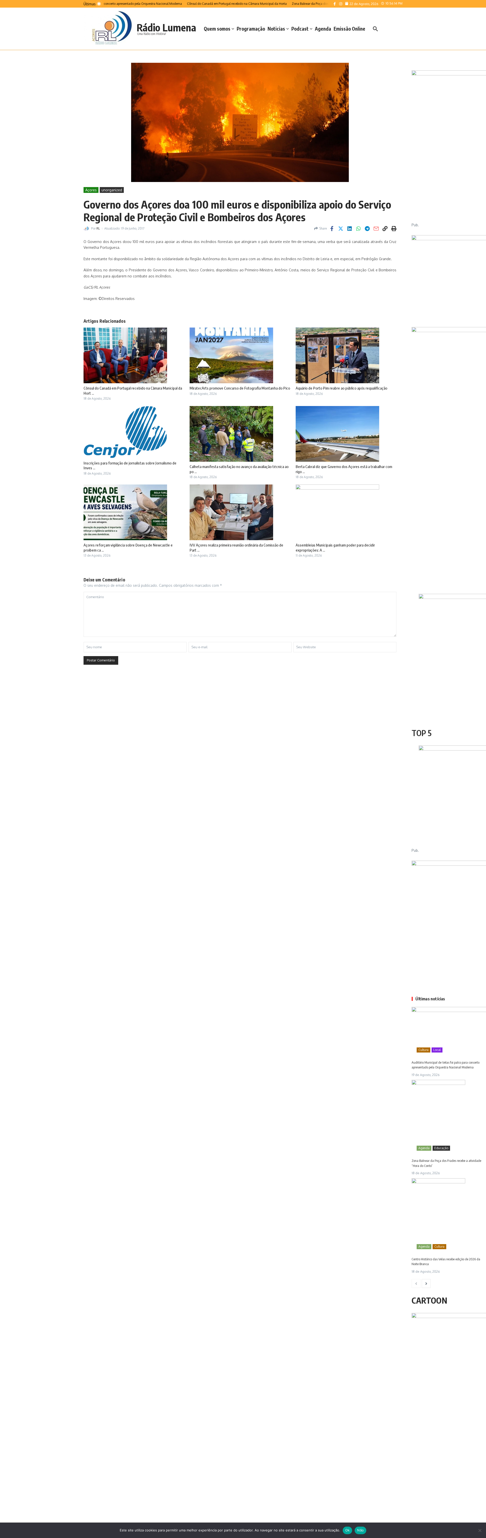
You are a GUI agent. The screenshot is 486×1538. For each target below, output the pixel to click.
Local (437, 1050)
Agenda (323, 29)
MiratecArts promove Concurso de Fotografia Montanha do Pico (240, 388)
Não (360, 1530)
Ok (347, 1530)
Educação (441, 1148)
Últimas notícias (430, 999)
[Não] (479, 1530)
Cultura (423, 1050)
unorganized (112, 190)
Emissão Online (349, 29)
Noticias (276, 29)
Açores (91, 190)
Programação (251, 29)
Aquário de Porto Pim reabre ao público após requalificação (341, 388)
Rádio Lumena (166, 27)
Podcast (300, 29)
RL (98, 228)
